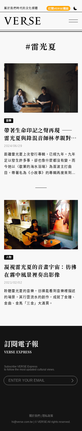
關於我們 (34, 416)
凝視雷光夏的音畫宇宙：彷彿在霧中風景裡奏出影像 (40, 271)
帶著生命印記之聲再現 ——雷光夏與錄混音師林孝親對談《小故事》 (40, 138)
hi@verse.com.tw (22, 421)
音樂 (8, 120)
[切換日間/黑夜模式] (75, 9)
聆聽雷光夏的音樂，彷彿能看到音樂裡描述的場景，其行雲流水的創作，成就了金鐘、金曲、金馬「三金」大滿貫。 (40, 297)
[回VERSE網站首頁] (22, 21)
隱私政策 (47, 416)
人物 (8, 257)
